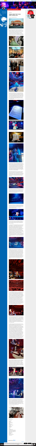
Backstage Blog (4, 13)
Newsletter (23, 0)
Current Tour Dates (4, 11)
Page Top (23, 441)
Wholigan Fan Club (28, 0)
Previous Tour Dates (4, 12)
